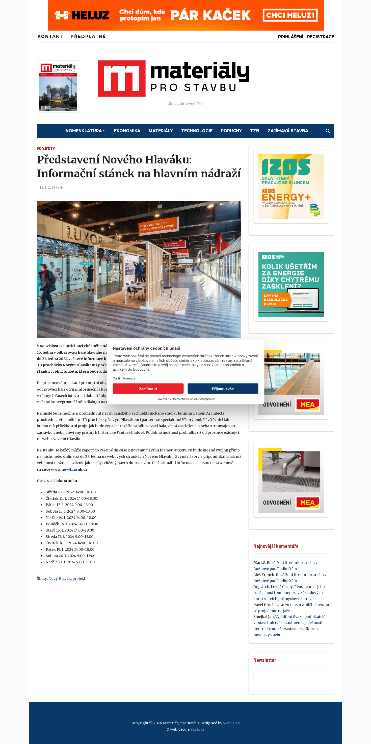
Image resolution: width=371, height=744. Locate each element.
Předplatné (88, 36)
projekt (78, 578)
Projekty (46, 149)
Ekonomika (127, 130)
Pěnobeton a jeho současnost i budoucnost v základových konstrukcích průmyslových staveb (289, 592)
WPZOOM (232, 723)
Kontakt (50, 36)
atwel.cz (197, 729)
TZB (254, 130)
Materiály (161, 130)
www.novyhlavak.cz (69, 469)
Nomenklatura (84, 130)
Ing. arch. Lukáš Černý (273, 586)
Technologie (197, 130)
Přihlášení (290, 36)
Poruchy (231, 130)
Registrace (320, 36)
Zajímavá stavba (288, 130)
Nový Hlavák (59, 578)
